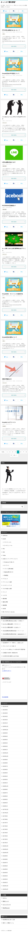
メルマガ (5, 595)
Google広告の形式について (9, 337)
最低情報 (5, 605)
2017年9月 (5, 816)
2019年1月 (5, 782)
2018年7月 (5, 792)
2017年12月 (5, 809)
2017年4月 (5, 832)
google (4, 426)
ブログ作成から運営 (7, 588)
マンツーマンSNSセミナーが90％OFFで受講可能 (14, 649)
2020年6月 (5, 736)
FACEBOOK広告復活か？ (9, 205)
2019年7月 (5, 766)
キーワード (6, 565)
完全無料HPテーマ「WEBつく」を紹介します (13, 642)
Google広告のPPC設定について (10, 73)
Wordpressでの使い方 (9, 562)
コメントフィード (7, 904)
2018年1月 (5, 806)
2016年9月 (5, 855)
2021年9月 (5, 709)
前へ (3, 452)
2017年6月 (5, 826)
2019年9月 (5, 759)
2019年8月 (5, 762)
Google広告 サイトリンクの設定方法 (12, 293)
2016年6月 (5, 865)
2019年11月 (5, 752)
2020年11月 (5, 729)
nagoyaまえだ (21, 634)
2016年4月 (5, 872)
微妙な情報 (5, 601)
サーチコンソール (8, 545)
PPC (4, 34)
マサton (20, 620)
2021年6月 (5, 713)
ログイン (5, 898)
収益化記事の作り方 (8, 572)
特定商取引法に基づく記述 (9, 919)
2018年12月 (5, 786)
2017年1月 (5, 842)
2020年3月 (5, 746)
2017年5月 (5, 829)
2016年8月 (5, 859)
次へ (15, 455)
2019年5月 (5, 772)
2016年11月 (5, 849)
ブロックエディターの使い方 (9, 646)
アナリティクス (7, 542)
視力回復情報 (5, 697)
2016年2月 (5, 879)
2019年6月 (5, 769)
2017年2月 (5, 839)
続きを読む (14, 46)
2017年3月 (5, 836)
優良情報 (4, 166)
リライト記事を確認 (8, 568)
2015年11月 (5, 889)
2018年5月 (5, 799)
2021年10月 (5, 706)
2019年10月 (5, 756)
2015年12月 (5, 885)
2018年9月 (5, 789)
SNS (4, 552)
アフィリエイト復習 (7, 582)
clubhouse (5, 535)
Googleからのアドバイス (9, 422)
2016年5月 (5, 869)
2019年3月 (5, 779)
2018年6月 (5, 796)
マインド (4, 122)
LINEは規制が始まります (9, 162)
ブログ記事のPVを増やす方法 (9, 630)
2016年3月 (5, 875)
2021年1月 (5, 723)
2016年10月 (5, 852)
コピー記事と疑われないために (10, 620)
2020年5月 (5, 739)
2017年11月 (5, 812)
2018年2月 (5, 802)
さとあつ (16, 627)
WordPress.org (6, 907)
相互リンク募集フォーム (8, 923)
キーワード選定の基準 (8, 624)
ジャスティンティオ (7, 585)
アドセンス (5, 578)
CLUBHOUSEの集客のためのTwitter (11, 656)
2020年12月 (5, 726)
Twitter (4, 555)
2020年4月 (5, 743)
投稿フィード (6, 901)
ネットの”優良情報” (8, 2)
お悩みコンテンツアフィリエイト (10, 558)
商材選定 (6, 575)
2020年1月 (5, 749)
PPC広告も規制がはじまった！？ (11, 30)
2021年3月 (5, 716)
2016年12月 (5, 846)
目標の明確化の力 (7, 379)
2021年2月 (5, 719)
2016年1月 (5, 882)
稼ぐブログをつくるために (9, 611)
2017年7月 (5, 822)
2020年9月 (5, 733)
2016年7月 (5, 862)
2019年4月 (5, 776)
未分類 (4, 608)
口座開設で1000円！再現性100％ (10, 652)
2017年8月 (5, 819)
